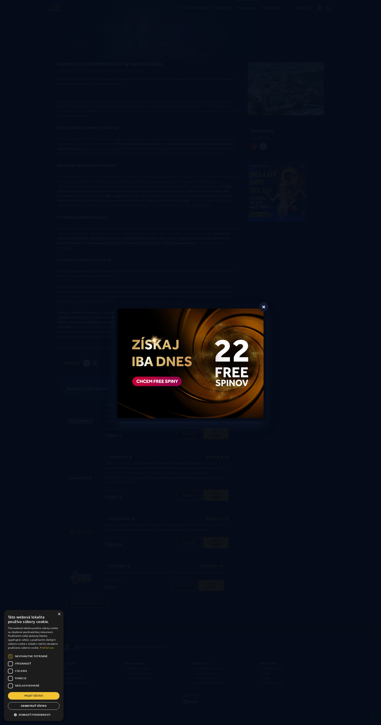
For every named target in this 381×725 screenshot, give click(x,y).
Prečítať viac (47, 647)
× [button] (59, 614)
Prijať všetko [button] (33, 695)
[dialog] (34, 665)
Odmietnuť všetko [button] (34, 706)
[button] (34, 714)
